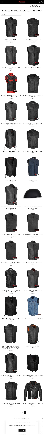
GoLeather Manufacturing (21, 418)
